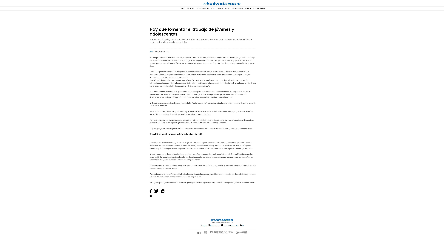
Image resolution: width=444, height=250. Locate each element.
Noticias (190, 9)
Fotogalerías (238, 9)
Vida (212, 9)
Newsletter (234, 226)
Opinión (248, 9)
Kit (243, 226)
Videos (227, 9)
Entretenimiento (202, 9)
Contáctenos (214, 226)
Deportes (219, 9)
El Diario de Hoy (259, 9)
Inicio (183, 9)
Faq (225, 226)
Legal (205, 226)
